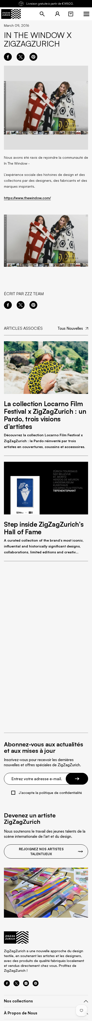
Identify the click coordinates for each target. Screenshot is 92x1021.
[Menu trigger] (86, 14)
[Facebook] (7, 984)
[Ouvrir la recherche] (42, 14)
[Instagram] (26, 984)
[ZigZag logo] (11, 14)
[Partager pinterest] (33, 57)
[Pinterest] (36, 984)
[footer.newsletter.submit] (77, 779)
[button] (71, 14)
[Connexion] (57, 14)
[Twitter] (16, 984)
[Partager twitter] (21, 57)
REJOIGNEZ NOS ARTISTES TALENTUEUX (41, 851)
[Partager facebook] (8, 57)
